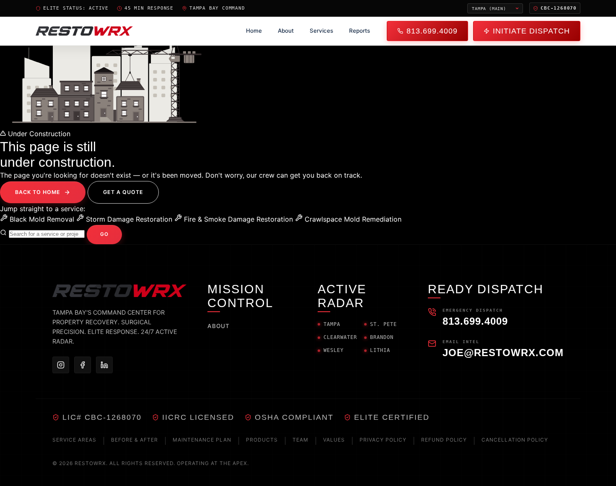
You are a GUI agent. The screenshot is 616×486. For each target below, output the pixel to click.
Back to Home (37, 192)
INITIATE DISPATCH (531, 30)
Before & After (134, 440)
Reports (359, 30)
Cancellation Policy (514, 440)
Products (262, 440)
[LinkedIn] (104, 365)
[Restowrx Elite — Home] (84, 31)
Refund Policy (444, 440)
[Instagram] (60, 365)
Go (104, 234)
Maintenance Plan (202, 440)
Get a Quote (123, 192)
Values (334, 440)
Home (254, 30)
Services (321, 30)
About (286, 30)
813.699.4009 (432, 30)
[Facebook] (82, 365)
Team (300, 440)
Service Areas (74, 440)
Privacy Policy (383, 440)
